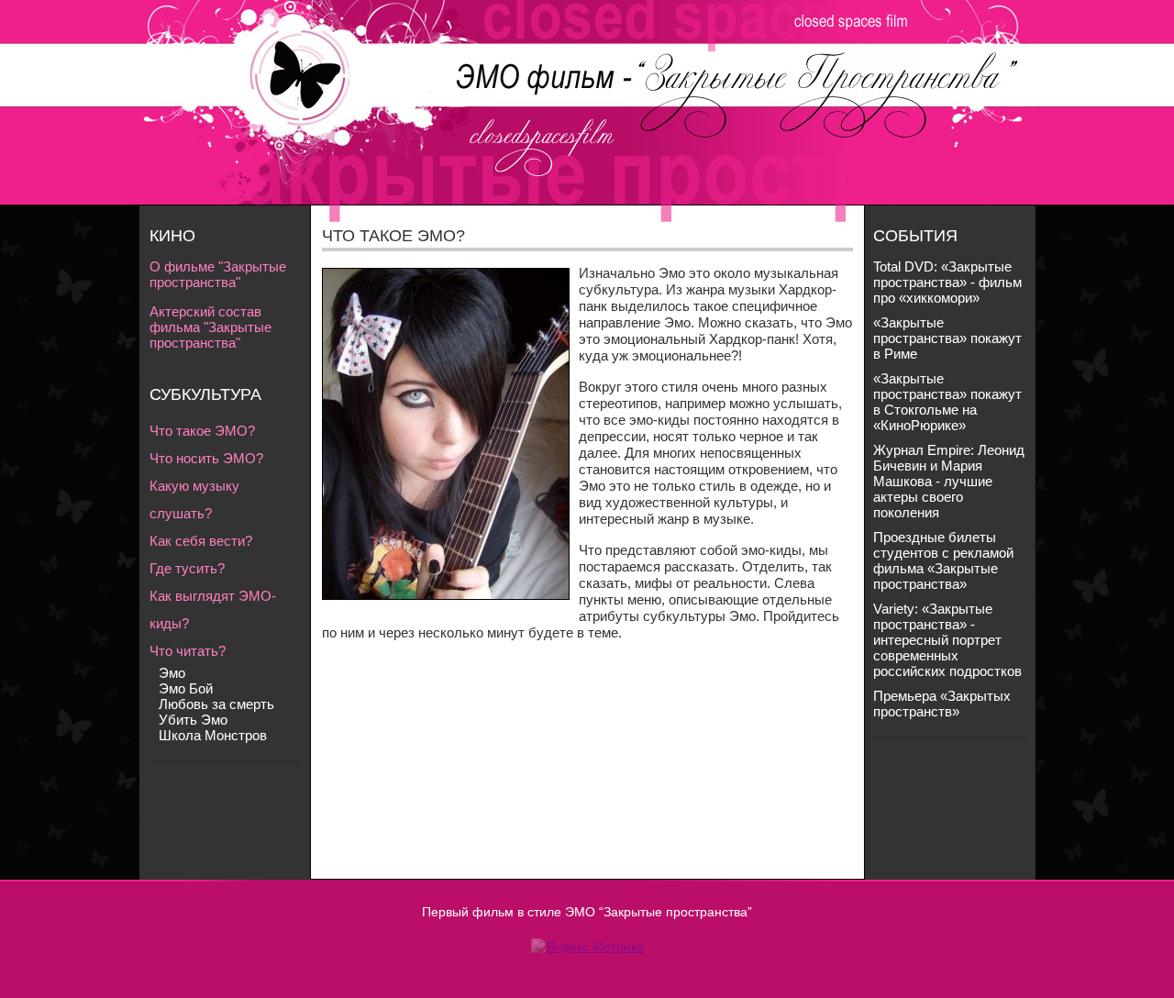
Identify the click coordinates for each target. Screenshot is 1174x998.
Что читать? (188, 651)
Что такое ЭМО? (202, 430)
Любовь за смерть (216, 704)
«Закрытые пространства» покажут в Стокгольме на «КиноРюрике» (947, 402)
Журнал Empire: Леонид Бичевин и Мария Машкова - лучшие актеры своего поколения (948, 481)
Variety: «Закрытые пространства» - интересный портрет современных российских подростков (947, 640)
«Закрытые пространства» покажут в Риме (947, 338)
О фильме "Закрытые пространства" (218, 274)
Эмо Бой (186, 688)
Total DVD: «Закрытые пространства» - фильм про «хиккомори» (947, 282)
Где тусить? (187, 568)
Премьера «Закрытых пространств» (942, 703)
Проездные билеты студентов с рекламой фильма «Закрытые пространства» (943, 560)
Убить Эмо (193, 719)
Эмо (172, 673)
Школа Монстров (213, 735)
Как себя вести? (201, 541)
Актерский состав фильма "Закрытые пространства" (210, 327)
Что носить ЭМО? (206, 458)
